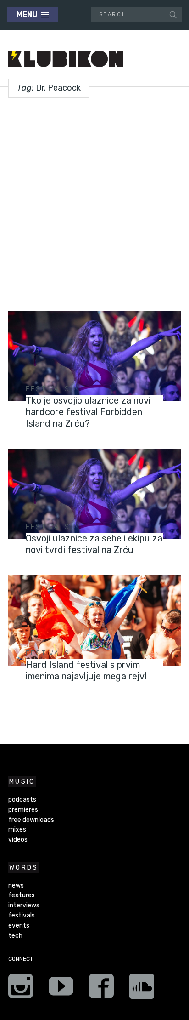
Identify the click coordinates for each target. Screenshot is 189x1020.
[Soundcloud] (141, 989)
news (16, 885)
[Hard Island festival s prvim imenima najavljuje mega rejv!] (94, 620)
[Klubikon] (65, 59)
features (21, 895)
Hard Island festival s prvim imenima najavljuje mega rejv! (86, 670)
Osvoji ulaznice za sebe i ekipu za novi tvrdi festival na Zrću (94, 544)
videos (18, 839)
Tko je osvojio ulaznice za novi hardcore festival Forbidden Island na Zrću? (88, 412)
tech (15, 936)
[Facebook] (101, 989)
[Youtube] (61, 989)
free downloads (31, 820)
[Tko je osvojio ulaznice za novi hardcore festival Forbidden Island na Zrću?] (94, 356)
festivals (48, 389)
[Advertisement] (94, 201)
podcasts (22, 799)
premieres (23, 810)
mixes (17, 829)
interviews (23, 905)
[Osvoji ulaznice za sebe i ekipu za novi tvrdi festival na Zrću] (94, 494)
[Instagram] (20, 989)
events (18, 925)
